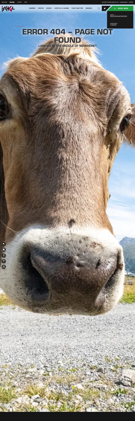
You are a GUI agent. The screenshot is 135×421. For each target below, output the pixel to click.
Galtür (4, 2)
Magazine (124, 2)
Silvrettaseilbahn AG (110, 2)
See (25, 2)
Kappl (19, 2)
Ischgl (12, 2)
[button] (98, 8)
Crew (131, 2)
